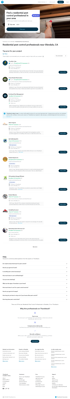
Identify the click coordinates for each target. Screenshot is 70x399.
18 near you (36, 15)
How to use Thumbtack (24, 376)
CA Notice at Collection (57, 384)
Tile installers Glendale (23, 359)
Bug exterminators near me (40, 359)
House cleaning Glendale (24, 351)
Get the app (22, 380)
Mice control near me (39, 357)
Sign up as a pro (39, 378)
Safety (53, 378)
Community (38, 380)
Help (53, 376)
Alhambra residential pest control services (58, 355)
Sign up (21, 378)
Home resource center (24, 384)
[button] (11, 63)
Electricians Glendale (23, 353)
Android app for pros (40, 386)
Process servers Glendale (24, 355)
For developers (6, 381)
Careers (4, 383)
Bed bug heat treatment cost (9, 357)
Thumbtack (5, 41)
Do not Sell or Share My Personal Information (59, 387)
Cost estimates (22, 383)
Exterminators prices (7, 351)
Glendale (12, 41)
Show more (5, 361)
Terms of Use (55, 380)
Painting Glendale (22, 357)
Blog (4, 386)
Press (4, 384)
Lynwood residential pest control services (58, 364)
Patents (53, 383)
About (4, 378)
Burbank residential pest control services (57, 352)
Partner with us (6, 379)
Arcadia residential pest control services (57, 361)
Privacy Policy (55, 381)
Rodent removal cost (7, 355)
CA (9, 41)
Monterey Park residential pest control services (59, 358)
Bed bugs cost (6, 359)
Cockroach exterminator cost (9, 353)
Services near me (23, 381)
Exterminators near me (39, 351)
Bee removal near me (39, 355)
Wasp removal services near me (41, 353)
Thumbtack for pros (40, 376)
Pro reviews (38, 383)
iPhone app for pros (40, 384)
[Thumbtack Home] (2, 2)
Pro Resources (39, 381)
